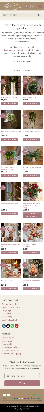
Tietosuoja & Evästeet (11, 347)
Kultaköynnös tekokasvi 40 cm (11, 133)
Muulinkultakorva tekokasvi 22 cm (7, 169)
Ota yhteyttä (7, 310)
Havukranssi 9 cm (29, 98)
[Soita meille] (12, 326)
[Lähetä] (39, 15)
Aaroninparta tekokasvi (9, 204)
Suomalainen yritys (10, 304)
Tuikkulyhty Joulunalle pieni (31, 282)
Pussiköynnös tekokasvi (31, 132)
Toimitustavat (8, 338)
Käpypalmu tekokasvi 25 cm (32, 169)
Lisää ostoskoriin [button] (9, 103)
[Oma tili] (26, 6)
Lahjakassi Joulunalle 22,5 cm (10, 246)
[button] (33, 6)
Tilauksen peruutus (10, 350)
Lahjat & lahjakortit (10, 320)
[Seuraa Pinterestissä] (17, 326)
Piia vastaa (6, 313)
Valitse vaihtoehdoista (32, 215)
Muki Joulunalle (7, 281)
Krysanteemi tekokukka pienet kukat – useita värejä (31, 206)
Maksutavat (7, 341)
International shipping (11, 353)
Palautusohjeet (8, 344)
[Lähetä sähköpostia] (8, 326)
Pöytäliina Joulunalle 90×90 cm (30, 246)
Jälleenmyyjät (7, 317)
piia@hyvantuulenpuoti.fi (14, 50)
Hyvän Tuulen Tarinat (11, 307)
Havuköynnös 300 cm (9, 98)
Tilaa (22, 383)
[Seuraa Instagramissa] (4, 326)
